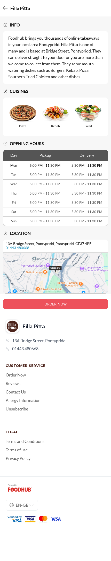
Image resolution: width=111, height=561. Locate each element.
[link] (55, 348)
